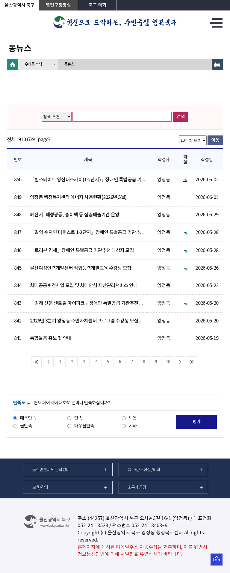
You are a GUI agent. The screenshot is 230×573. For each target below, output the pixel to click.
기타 (133, 426)
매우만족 (28, 418)
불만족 (26, 426)
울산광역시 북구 (19, 5)
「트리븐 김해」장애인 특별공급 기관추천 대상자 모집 (82, 250)
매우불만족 (84, 426)
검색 (180, 116)
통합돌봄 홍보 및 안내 (50, 338)
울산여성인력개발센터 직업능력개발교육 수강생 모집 (80, 268)
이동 (215, 140)
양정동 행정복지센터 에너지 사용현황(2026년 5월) (78, 197)
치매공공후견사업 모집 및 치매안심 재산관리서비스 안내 (83, 285)
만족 (78, 418)
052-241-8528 (93, 525)
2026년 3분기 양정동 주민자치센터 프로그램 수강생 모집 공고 (89, 321)
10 (168, 362)
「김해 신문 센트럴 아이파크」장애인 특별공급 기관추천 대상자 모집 (95, 303)
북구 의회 (97, 5)
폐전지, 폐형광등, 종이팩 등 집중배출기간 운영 (74, 215)
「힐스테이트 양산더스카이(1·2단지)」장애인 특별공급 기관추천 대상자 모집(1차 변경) (113, 180)
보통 (133, 418)
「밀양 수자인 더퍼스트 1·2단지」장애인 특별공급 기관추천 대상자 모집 (99, 232)
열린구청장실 (58, 5)
